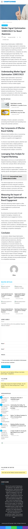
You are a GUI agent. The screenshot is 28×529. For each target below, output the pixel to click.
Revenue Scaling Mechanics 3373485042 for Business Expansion (7, 310)
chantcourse (9, 22)
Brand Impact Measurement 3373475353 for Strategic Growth (21, 310)
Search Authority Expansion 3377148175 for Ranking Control (7, 295)
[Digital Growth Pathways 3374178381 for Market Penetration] (21, 289)
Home (3, 22)
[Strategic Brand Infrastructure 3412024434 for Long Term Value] (5, 112)
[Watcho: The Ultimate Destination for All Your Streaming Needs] (5, 418)
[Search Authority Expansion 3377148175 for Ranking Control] (7, 289)
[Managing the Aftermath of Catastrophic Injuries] (5, 400)
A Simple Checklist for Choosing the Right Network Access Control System (18, 432)
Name (3, 343)
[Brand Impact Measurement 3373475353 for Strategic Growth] (21, 304)
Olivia (5, 37)
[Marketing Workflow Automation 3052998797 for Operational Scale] (5, 426)
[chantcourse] (10, 1)
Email (3, 349)
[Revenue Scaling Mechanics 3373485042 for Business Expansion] (7, 304)
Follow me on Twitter (7, 467)
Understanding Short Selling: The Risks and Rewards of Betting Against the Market (19, 406)
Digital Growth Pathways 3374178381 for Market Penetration (20, 295)
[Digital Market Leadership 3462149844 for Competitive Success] (5, 105)
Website (3, 354)
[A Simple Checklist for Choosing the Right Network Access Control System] (5, 434)
